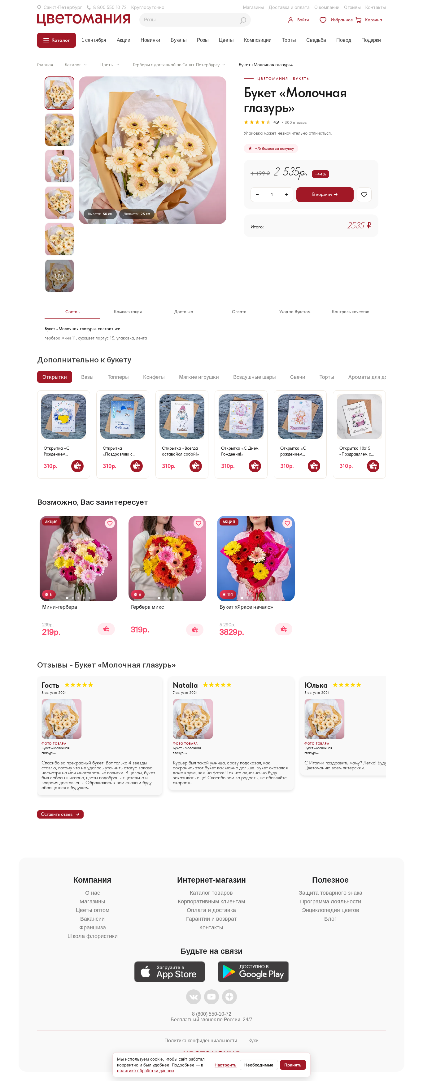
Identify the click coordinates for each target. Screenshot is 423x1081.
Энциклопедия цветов (330, 910)
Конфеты (154, 377)
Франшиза (92, 927)
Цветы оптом (92, 910)
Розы (202, 40)
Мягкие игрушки (199, 377)
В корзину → (325, 194)
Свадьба (316, 40)
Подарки (371, 40)
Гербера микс (147, 607)
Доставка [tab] (183, 311)
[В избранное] (364, 194)
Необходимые (258, 1064)
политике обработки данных (145, 1070)
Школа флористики (93, 936)
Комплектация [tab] (128, 311)
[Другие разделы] (85, 64)
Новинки (150, 40)
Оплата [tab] (239, 311)
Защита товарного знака (330, 893)
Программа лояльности (330, 901)
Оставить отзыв (56, 814)
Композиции (257, 40)
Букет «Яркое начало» (246, 607)
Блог (330, 919)
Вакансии (92, 919)
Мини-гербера (59, 607)
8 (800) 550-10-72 (211, 1014)
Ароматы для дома (371, 377)
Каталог (73, 64)
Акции (123, 40)
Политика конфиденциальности (200, 1040)
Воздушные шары (254, 377)
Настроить (226, 1064)
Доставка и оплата (289, 7)
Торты (289, 40)
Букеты (179, 40)
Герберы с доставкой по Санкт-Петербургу (176, 64)
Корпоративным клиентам (211, 901)
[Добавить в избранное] (110, 523)
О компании (326, 7)
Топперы (118, 377)
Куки (253, 1040)
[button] (67, 598)
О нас (92, 893)
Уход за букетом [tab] (295, 311)
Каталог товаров (211, 893)
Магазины (253, 7)
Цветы (226, 40)
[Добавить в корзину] (77, 466)
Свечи (297, 377)
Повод (343, 40)
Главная (45, 64)
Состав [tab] (72, 311)
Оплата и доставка (211, 910)
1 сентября (93, 40)
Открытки (54, 377)
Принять (293, 1064)
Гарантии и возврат (211, 919)
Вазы (87, 377)
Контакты (375, 7)
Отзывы (352, 7)
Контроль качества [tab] (350, 311)
